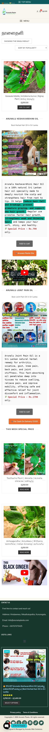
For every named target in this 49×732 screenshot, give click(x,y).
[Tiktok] (35, 722)
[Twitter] (41, 722)
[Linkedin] (30, 722)
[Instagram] (24, 722)
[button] (24, 21)
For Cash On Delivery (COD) (25, 421)
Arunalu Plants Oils (25, 253)
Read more (24, 489)
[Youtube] (13, 722)
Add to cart (24, 243)
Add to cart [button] (24, 107)
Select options (11, 703)
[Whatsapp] (18, 722)
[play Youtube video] (24, 272)
